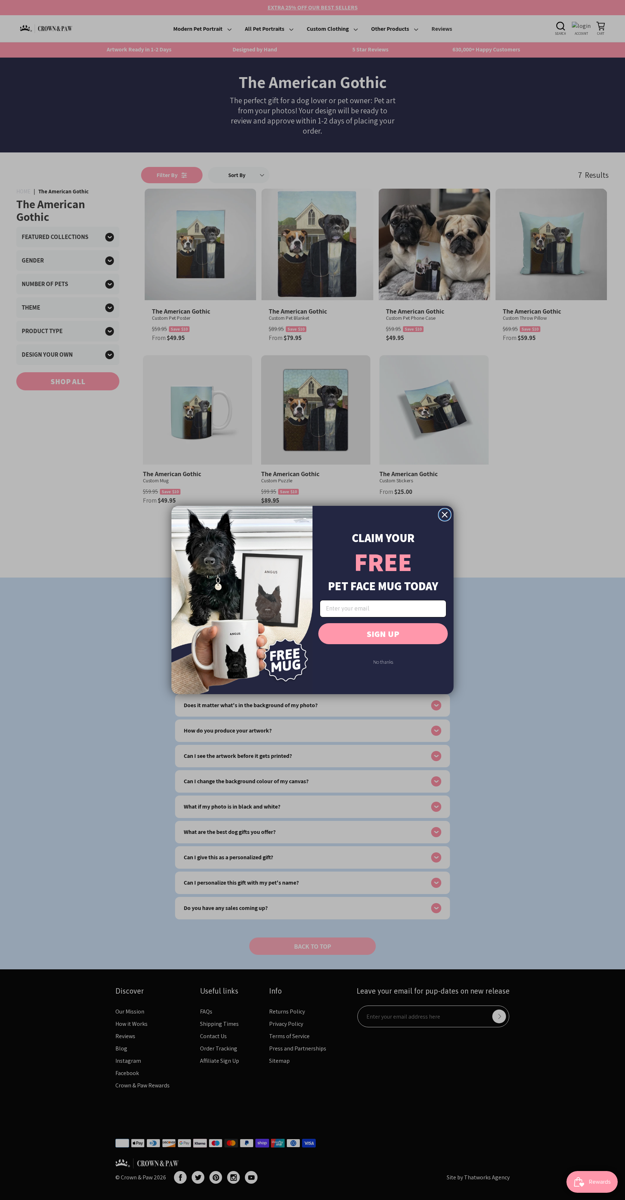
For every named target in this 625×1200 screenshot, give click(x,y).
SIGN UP (383, 633)
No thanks (383, 662)
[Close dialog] (445, 515)
